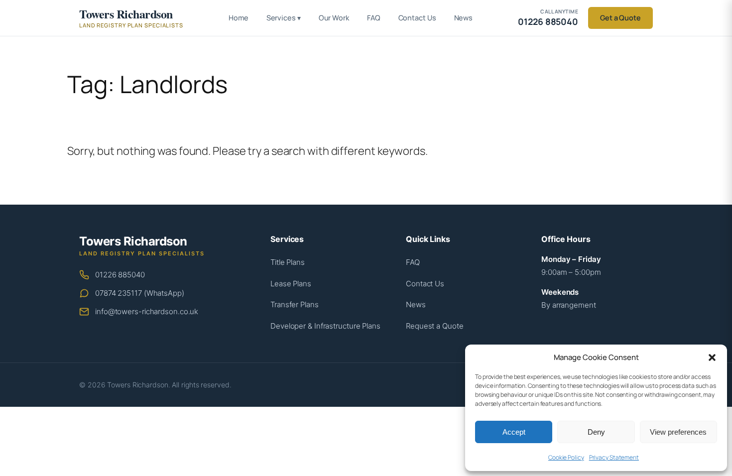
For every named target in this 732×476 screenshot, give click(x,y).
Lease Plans (290, 283)
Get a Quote (620, 17)
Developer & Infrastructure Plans (325, 326)
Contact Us (417, 17)
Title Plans (287, 262)
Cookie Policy (566, 457)
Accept (513, 432)
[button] (712, 357)
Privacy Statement (614, 457)
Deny (596, 432)
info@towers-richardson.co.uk (146, 311)
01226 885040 (120, 274)
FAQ (373, 17)
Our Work (334, 17)
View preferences (678, 432)
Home (238, 17)
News (463, 17)
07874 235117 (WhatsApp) (139, 293)
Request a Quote (435, 326)
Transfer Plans (294, 304)
